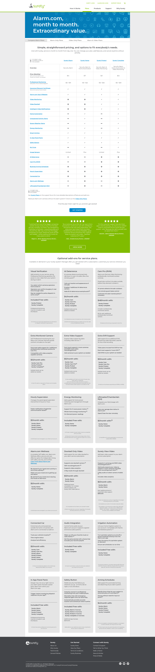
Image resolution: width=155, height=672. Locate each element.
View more (77, 247)
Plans (87, 8)
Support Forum (116, 3)
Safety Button (34, 142)
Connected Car (35, 176)
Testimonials (54, 651)
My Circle (33, 147)
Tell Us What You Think (100, 648)
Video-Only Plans (81, 199)
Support (109, 8)
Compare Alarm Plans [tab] (36, 40)
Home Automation (36, 114)
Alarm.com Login (103, 3)
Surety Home (84, 60)
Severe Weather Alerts (37, 123)
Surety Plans (35, 195)
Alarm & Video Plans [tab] (94, 40)
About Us (53, 645)
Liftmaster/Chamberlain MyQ (39, 186)
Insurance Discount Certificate (40, 88)
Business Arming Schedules (39, 166)
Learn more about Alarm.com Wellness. (40, 462)
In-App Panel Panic (36, 138)
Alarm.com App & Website (38, 94)
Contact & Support (99, 645)
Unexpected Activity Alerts (39, 118)
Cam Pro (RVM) (35, 162)
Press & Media (97, 656)
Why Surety (120, 8)
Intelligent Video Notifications (40, 109)
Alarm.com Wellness (37, 181)
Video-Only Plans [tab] (75, 40)
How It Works (75, 8)
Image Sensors (35, 152)
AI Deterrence (34, 157)
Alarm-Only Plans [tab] (56, 40)
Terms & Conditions (77, 651)
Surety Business (76, 653)
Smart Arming (34, 133)
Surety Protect (101, 60)
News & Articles (98, 653)
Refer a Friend (97, 651)
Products (97, 8)
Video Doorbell (35, 104)
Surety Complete (118, 60)
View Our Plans (75, 648)
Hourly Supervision (36, 171)
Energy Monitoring (36, 128)
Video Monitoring (36, 99)
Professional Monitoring (38, 82)
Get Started (77, 210)
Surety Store (75, 645)
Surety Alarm (68, 60)
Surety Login (90, 3)
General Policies (55, 653)
